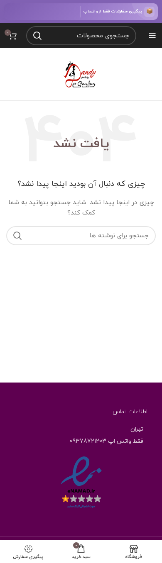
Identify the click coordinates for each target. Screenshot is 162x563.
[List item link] (81, 441)
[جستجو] (37, 35)
